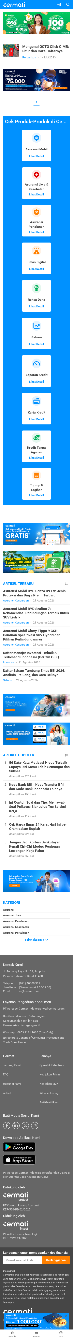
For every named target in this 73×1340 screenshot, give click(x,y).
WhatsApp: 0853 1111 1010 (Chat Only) (28, 1032)
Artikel (7, 1093)
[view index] (66, 583)
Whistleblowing (49, 1093)
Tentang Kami (11, 1065)
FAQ (5, 1074)
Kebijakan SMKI (49, 1083)
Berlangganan (56, 1260)
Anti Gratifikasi (49, 1102)
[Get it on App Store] (36, 1160)
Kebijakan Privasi (50, 1074)
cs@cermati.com (29, 991)
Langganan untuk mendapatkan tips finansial (36, 1253)
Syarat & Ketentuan (52, 1065)
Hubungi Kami (12, 1083)
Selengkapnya (35, 939)
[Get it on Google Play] (36, 1147)
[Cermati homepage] (17, 1311)
